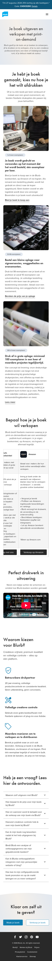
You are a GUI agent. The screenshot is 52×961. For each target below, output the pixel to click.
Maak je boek (13, 922)
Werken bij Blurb (26, 947)
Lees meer (10, 402)
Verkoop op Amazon (33, 552)
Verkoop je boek (37, 922)
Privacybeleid (20, 952)
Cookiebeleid (32, 952)
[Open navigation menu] (47, 14)
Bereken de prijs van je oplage (20, 296)
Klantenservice (21, 956)
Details (35, 6)
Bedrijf (15, 947)
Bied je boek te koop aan (17, 200)
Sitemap (33, 956)
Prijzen (37, 947)
